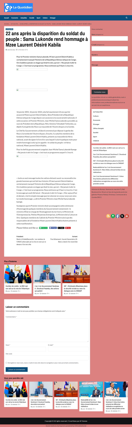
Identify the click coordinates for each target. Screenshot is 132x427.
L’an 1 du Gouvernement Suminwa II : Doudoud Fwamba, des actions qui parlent (47, 288)
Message (95, 65)
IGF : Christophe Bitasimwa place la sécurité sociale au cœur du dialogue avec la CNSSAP (75, 288)
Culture (45, 18)
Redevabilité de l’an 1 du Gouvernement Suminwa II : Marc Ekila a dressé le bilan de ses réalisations (109, 169)
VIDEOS (96, 141)
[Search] (126, 18)
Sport (38, 18)
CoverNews (72, 421)
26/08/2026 (14, 291)
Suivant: (64, 239)
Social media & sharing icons (56, 426)
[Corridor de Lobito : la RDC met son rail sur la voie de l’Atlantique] (18, 274)
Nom (8, 345)
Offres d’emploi (98, 128)
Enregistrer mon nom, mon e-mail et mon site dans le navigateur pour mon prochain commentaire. (43, 363)
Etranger (52, 18)
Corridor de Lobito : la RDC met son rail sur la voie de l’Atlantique (17, 287)
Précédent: (31, 240)
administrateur (11, 50)
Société (31, 18)
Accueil (6, 18)
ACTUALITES (9, 29)
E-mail (51, 345)
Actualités (24, 18)
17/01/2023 (21, 50)
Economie (14, 18)
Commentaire (11, 317)
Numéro (95, 55)
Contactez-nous (99, 92)
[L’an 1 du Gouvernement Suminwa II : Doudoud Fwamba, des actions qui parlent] (47, 274)
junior (8, 291)
